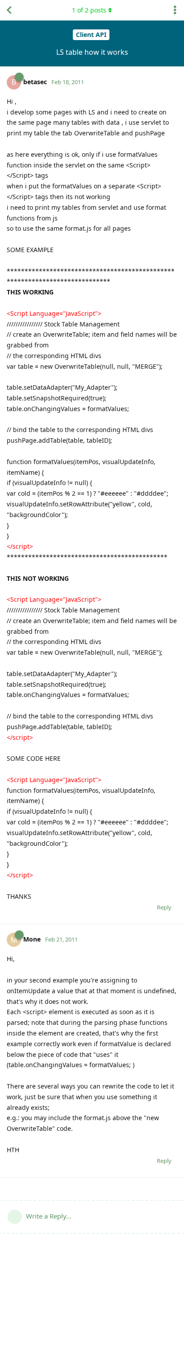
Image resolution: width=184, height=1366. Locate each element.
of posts (89, 10)
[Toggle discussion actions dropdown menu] (175, 10)
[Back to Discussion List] (9, 10)
